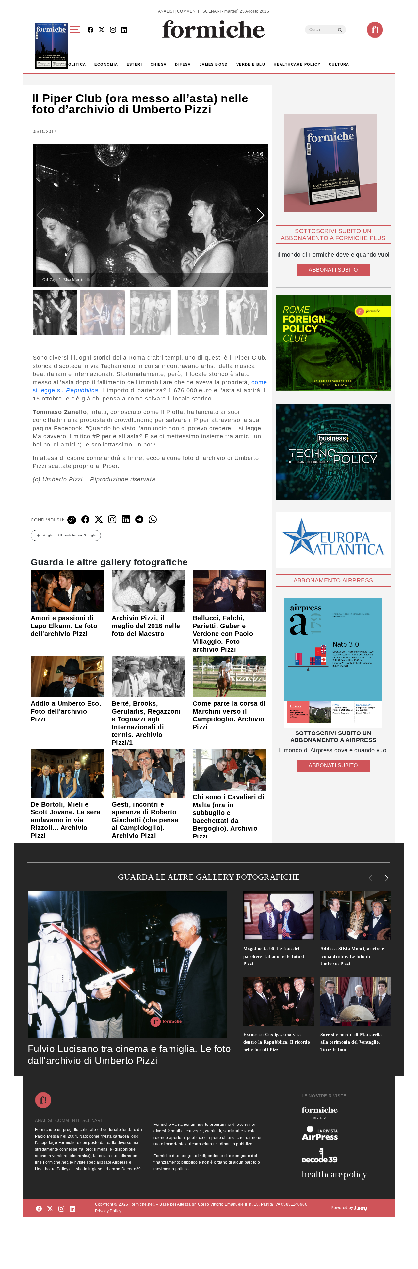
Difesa (183, 64)
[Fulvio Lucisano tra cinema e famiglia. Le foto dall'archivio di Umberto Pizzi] (127, 964)
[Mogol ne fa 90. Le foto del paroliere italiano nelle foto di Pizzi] (278, 915)
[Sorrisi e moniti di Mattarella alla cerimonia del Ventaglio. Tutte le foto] (355, 1001)
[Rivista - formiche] (337, 1113)
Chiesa (159, 64)
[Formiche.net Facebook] (90, 30)
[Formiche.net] (375, 30)
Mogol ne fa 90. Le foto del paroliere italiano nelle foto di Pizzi (274, 956)
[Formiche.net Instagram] (113, 30)
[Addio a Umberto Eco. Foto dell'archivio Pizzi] (67, 676)
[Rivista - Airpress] (337, 1133)
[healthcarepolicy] (337, 1175)
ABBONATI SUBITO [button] (333, 270)
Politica (75, 64)
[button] (76, 46)
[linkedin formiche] (72, 1209)
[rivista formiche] (333, 663)
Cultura (339, 64)
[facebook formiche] (38, 1209)
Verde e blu (250, 64)
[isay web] (360, 1207)
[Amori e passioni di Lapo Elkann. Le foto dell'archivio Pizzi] (67, 590)
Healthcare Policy (297, 64)
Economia (106, 64)
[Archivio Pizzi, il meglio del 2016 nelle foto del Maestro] (148, 590)
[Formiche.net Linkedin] (124, 30)
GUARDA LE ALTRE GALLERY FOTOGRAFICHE (209, 876)
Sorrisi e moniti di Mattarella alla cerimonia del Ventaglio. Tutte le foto (351, 1042)
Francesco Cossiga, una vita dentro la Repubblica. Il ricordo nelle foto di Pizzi (276, 1042)
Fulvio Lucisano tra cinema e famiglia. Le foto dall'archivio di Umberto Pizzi (129, 1054)
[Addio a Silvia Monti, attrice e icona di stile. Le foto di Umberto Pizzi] (355, 915)
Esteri (134, 64)
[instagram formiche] (61, 1209)
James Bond (214, 64)
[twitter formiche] (50, 1209)
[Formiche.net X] (101, 30)
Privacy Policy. (108, 1211)
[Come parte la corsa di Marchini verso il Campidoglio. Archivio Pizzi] (229, 676)
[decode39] (337, 1155)
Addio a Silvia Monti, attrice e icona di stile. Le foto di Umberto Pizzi (352, 956)
